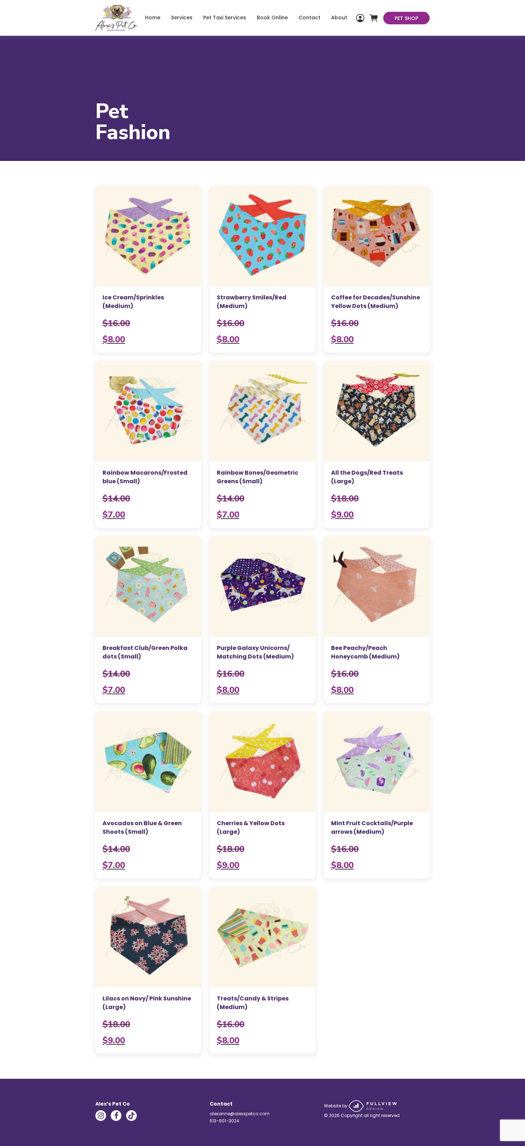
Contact (309, 17)
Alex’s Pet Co (112, 1103)
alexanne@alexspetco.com (240, 1114)
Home (152, 17)
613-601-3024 (224, 1121)
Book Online (272, 17)
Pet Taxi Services (224, 17)
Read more (148, 269)
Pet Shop (406, 18)
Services (181, 17)
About (339, 17)
